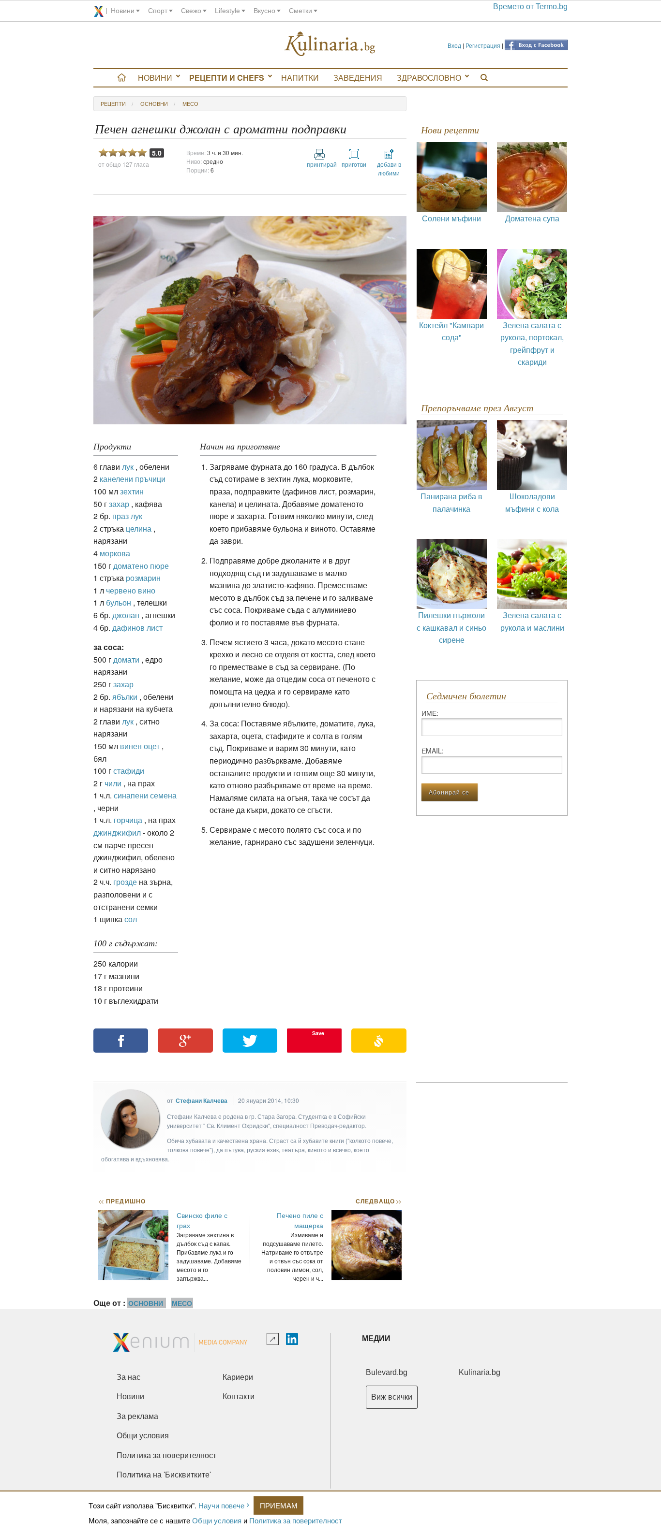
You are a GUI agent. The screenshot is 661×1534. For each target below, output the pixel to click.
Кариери (238, 1377)
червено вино (130, 590)
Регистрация (483, 45)
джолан (125, 615)
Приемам (279, 1505)
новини (123, 10)
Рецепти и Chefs (226, 77)
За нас (128, 1377)
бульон (118, 602)
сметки (300, 10)
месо (190, 103)
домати (126, 659)
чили (113, 783)
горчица (128, 819)
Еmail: (432, 750)
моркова (115, 553)
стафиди (128, 770)
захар (119, 503)
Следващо (378, 1201)
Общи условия (216, 1520)
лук (128, 466)
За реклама (137, 1416)
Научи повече (221, 1505)
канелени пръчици (132, 478)
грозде (125, 881)
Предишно (122, 1201)
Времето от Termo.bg (530, 6)
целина (138, 528)
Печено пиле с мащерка (300, 1220)
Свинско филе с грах (202, 1220)
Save (318, 1033)
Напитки (300, 77)
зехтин (132, 491)
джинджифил (117, 832)
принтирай (319, 164)
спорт (157, 10)
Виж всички (391, 1397)
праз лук (127, 515)
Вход (454, 45)
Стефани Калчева (201, 1100)
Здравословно (429, 77)
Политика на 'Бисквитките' (164, 1475)
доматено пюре (141, 565)
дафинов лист (137, 627)
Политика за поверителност (295, 1520)
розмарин (143, 577)
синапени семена (145, 795)
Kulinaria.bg (479, 1372)
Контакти (239, 1396)
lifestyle (227, 10)
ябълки (124, 696)
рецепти (113, 103)
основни (154, 103)
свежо (191, 10)
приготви (354, 164)
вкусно (264, 10)
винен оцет (140, 746)
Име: (429, 713)
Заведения (357, 77)
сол (130, 919)
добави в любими (389, 168)
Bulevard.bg (386, 1372)
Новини (155, 77)
